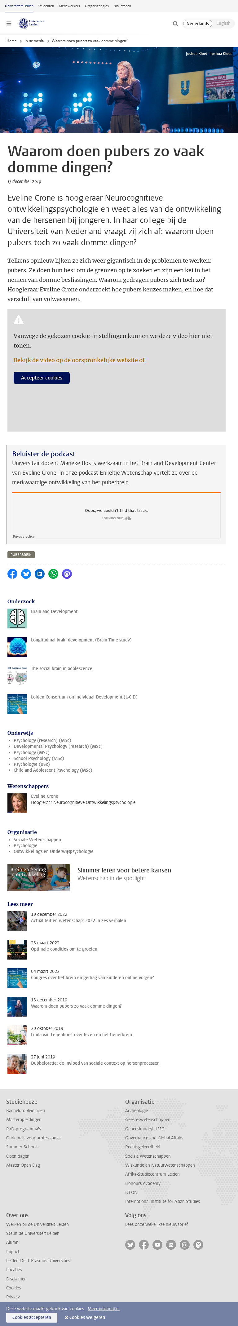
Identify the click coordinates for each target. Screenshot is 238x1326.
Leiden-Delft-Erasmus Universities (38, 1261)
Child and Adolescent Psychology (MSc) (53, 770)
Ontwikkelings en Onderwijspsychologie (54, 851)
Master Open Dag (23, 1165)
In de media (34, 40)
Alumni (13, 1242)
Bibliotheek (122, 6)
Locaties (14, 1270)
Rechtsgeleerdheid (142, 1147)
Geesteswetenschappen (147, 1120)
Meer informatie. (104, 1309)
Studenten (46, 6)
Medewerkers (69, 6)
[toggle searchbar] (175, 23)
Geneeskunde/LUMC (144, 1129)
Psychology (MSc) (32, 753)
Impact (13, 1252)
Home (11, 40)
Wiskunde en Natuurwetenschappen (160, 1165)
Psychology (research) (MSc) (42, 740)
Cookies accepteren (31, 1317)
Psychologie (25, 846)
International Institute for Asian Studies (162, 1201)
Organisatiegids (97, 6)
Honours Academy (143, 1183)
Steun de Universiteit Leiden (33, 1233)
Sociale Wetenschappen (37, 840)
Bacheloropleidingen (25, 1111)
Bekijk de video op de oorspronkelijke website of (79, 360)
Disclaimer (16, 1279)
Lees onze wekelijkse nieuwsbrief (156, 1224)
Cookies (13, 1288)
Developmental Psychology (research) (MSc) (58, 746)
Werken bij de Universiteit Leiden (37, 1224)
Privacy (13, 1297)
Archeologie (136, 1111)
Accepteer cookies (41, 378)
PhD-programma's (23, 1129)
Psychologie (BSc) (32, 764)
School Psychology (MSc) (39, 758)
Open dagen (17, 1156)
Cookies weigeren (87, 1317)
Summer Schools (22, 1147)
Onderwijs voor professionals (33, 1138)
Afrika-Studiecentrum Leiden (152, 1174)
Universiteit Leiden (19, 6)
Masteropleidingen (24, 1120)
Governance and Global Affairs (154, 1138)
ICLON (131, 1192)
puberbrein (21, 554)
